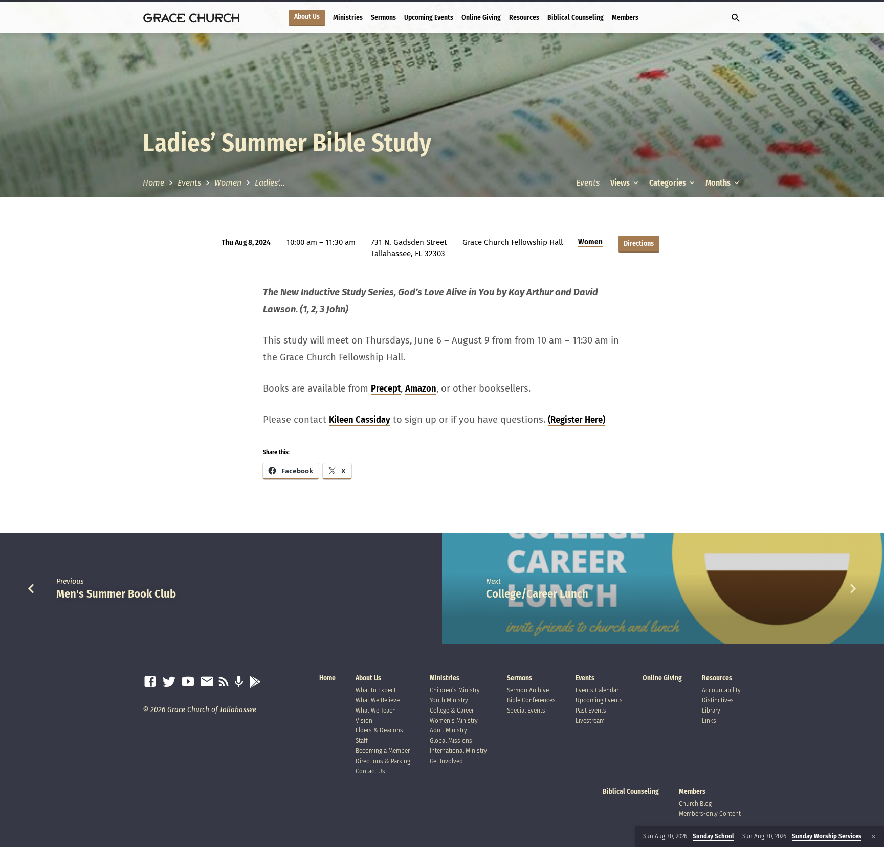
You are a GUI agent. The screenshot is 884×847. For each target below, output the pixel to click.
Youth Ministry (449, 700)
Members (625, 17)
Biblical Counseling (575, 17)
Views (620, 183)
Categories (668, 183)
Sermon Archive (528, 690)
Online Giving (481, 17)
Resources (524, 17)
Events (189, 183)
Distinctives (718, 700)
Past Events (591, 710)
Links (709, 720)
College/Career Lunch (537, 594)
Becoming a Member (383, 750)
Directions (639, 243)
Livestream (590, 720)
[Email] (207, 682)
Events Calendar (597, 690)
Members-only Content (710, 813)
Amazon (420, 388)
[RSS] (223, 682)
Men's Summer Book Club (116, 594)
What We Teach (376, 710)
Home (153, 183)
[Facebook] (150, 682)
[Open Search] (735, 18)
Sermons (383, 17)
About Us (307, 17)
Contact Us (370, 771)
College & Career (452, 710)
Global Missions (451, 740)
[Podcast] (239, 682)
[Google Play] (255, 682)
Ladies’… (270, 183)
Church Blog (695, 803)
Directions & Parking (383, 761)
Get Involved (446, 761)
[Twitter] (169, 682)
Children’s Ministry (455, 690)
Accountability (721, 690)
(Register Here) (576, 419)
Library (711, 710)
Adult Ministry (448, 730)
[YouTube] (188, 682)
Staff (362, 740)
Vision (364, 720)
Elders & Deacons (379, 730)
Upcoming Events (428, 17)
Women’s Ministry (454, 720)
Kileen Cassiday (359, 419)
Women (227, 183)
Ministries (348, 17)
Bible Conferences (531, 700)
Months (718, 183)
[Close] (873, 836)
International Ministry (458, 750)
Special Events (526, 710)
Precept (386, 388)
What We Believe (378, 700)
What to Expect (376, 690)
